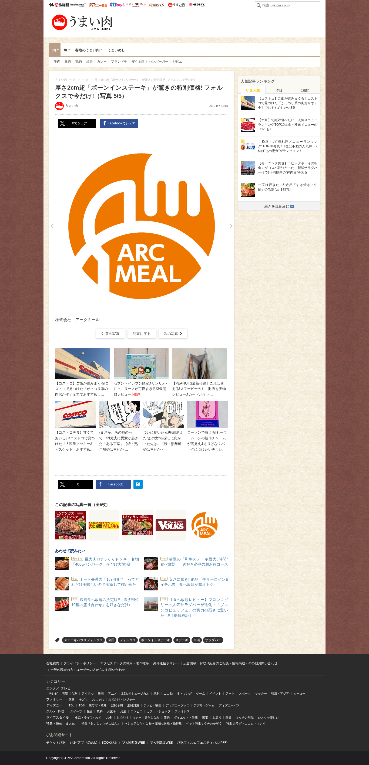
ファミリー (54, 699)
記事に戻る (141, 334)
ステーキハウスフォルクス (83, 640)
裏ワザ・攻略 (98, 705)
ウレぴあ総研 (59, 5)
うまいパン (156, 5)
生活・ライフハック (88, 717)
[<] (52, 226)
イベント (215, 693)
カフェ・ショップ (158, 711)
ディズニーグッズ (177, 705)
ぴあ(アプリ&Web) (83, 742)
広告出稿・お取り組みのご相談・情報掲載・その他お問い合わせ (230, 663)
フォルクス (128, 640)
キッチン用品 (245, 717)
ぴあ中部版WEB (161, 742)
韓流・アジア (280, 693)
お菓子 (111, 711)
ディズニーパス (229, 705)
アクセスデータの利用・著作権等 (124, 663)
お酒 (123, 711)
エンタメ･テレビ (58, 688)
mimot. (117, 5)
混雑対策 (133, 705)
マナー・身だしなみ (146, 717)
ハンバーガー (158, 61)
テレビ (53, 693)
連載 (59, 723)
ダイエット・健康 (186, 717)
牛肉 (57, 61)
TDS (82, 705)
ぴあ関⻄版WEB (133, 742)
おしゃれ (98, 699)
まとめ (70, 723)
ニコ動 (168, 693)
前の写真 (112, 334)
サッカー (261, 693)
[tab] (253, 90)
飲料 (100, 711)
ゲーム (200, 693)
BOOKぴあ (109, 742)
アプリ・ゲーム (204, 705)
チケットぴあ (56, 742)
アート (230, 693)
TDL (71, 705)
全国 (111, 640)
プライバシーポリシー (79, 663)
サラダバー (213, 640)
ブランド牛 (119, 61)
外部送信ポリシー (166, 663)
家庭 (72, 699)
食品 (89, 711)
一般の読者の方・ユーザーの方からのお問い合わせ (88, 670)
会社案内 (52, 663)
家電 (205, 717)
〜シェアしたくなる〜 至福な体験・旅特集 (153, 723)
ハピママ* (78, 5)
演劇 (156, 693)
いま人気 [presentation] (253, 90)
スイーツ (76, 711)
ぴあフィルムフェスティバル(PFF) (202, 742)
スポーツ (245, 693)
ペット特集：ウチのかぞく (204, 723)
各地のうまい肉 (87, 50)
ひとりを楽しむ (268, 717)
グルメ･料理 (55, 711)
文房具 (216, 717)
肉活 (196, 640)
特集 (49, 723)
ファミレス (182, 711)
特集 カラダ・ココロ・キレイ (246, 723)
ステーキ (181, 640)
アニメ (112, 693)
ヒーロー (299, 693)
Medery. (197, 5)
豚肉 (68, 61)
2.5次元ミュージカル (135, 693)
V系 (74, 693)
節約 (167, 717)
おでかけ (122, 717)
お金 (109, 717)
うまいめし (136, 5)
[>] (231, 226)
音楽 (65, 693)
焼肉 (89, 61)
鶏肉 (78, 61)
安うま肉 (138, 61)
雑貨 (229, 717)
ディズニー (54, 705)
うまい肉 (176, 5)
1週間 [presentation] (305, 90)
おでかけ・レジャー (121, 699)
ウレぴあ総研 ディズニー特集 (98, 5)
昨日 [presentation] (279, 90)
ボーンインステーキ (155, 640)
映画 (101, 693)
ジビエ (177, 61)
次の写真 (171, 334)
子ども (83, 699)
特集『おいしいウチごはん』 (101, 723)
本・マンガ (184, 693)
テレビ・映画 (152, 705)
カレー (102, 61)
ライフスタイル (57, 717)
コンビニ (136, 711)
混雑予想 (117, 705)
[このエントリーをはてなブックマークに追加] (138, 484)
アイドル (87, 693)
